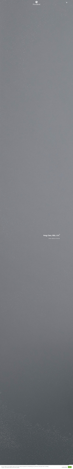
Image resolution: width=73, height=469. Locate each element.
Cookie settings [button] (64, 467)
